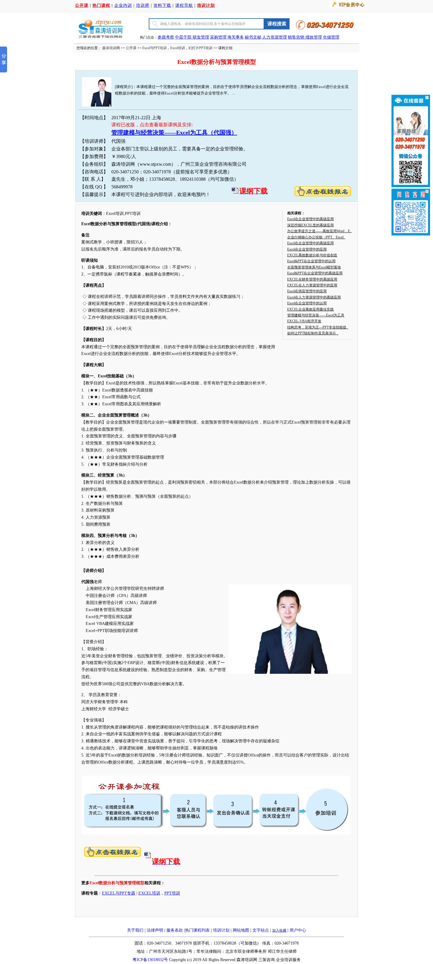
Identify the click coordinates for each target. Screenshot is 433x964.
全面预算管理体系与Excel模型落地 (314, 267)
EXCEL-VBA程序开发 (304, 321)
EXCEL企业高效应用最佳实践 (310, 309)
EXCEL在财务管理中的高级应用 (312, 279)
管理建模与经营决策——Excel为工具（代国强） (174, 132)
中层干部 (184, 37)
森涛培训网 (111, 48)
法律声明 (155, 930)
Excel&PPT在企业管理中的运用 (311, 261)
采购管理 (218, 37)
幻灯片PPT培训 (200, 48)
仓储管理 (331, 37)
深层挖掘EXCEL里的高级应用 (310, 225)
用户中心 (298, 930)
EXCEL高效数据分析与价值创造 (312, 255)
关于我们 (135, 930)
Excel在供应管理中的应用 (307, 291)
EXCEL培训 (149, 893)
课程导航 (184, 5)
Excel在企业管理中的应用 (307, 249)
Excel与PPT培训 (154, 48)
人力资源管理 (274, 37)
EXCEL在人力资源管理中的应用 (312, 285)
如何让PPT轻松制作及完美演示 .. (312, 333)
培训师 (142, 5)
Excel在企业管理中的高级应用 (310, 219)
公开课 (131, 48)
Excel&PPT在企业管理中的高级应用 (315, 273)
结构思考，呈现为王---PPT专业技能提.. (317, 327)
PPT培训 (172, 893)
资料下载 (162, 5)
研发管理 (201, 37)
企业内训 (123, 5)
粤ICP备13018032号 (150, 960)
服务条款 (174, 930)
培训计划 (221, 930)
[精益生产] (304, 37)
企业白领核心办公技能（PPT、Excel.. (316, 237)
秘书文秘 (253, 37)
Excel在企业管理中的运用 (307, 303)
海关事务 (235, 37)
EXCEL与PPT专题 (118, 893)
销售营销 (296, 37)
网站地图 (241, 930)
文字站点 (260, 930)
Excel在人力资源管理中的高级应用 (314, 297)
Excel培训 (177, 48)
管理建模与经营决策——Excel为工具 (315, 315)
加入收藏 (279, 930)
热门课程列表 (197, 930)
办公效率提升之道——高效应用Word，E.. (319, 231)
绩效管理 (313, 37)
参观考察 (166, 37)
